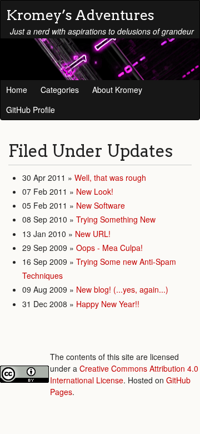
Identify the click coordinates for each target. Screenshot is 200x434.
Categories (60, 89)
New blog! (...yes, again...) (122, 289)
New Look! (94, 191)
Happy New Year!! (107, 303)
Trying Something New (116, 219)
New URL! (93, 233)
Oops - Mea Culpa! (109, 247)
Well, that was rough (110, 177)
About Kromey (117, 89)
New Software (100, 205)
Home (16, 89)
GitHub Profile (30, 109)
